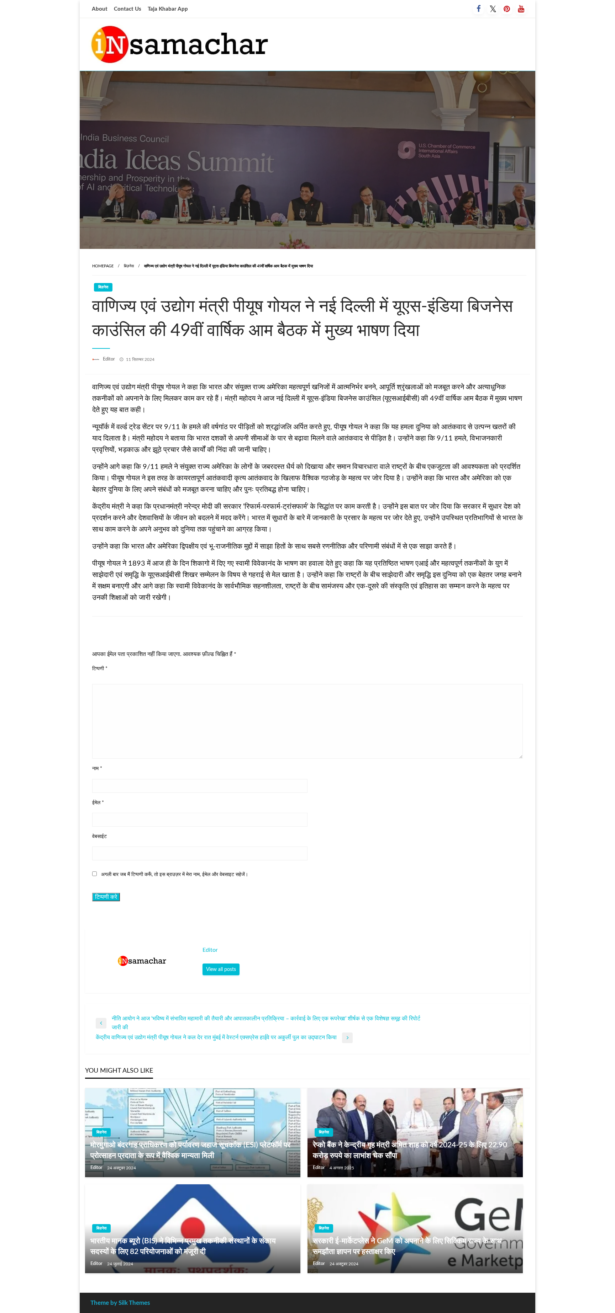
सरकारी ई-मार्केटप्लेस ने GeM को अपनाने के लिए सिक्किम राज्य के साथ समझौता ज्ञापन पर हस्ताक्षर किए (407, 1246)
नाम (97, 768)
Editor (109, 359)
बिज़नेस (129, 266)
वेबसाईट (99, 836)
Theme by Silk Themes (120, 1303)
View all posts (221, 969)
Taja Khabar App (168, 9)
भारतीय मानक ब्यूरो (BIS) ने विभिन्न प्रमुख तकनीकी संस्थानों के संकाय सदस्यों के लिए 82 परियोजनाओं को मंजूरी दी (183, 1246)
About (99, 9)
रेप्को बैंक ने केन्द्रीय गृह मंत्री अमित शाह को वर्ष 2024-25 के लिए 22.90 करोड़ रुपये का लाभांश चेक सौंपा (410, 1150)
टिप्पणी (99, 668)
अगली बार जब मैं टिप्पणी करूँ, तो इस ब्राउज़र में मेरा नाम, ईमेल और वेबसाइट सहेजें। (174, 874)
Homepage (103, 266)
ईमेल (98, 802)
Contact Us (127, 9)
